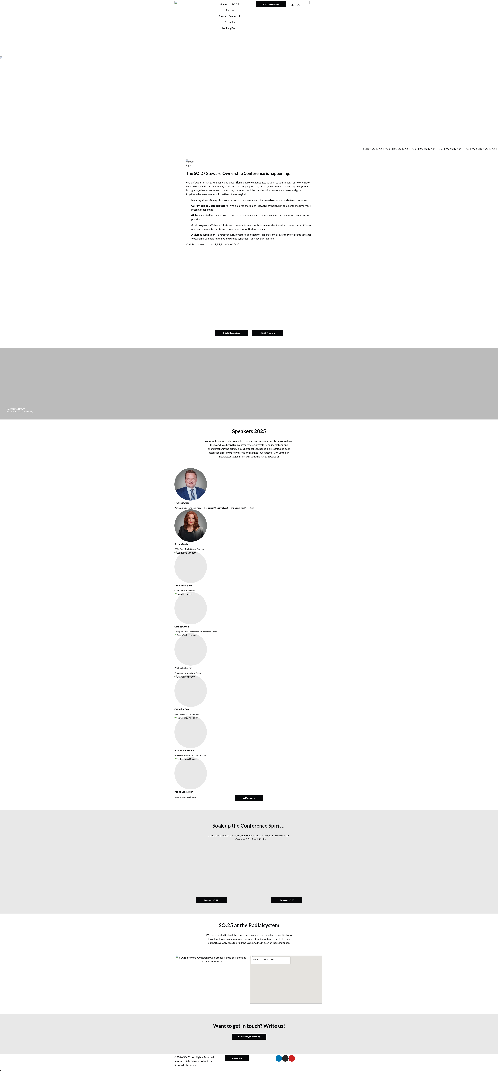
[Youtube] (292, 1058)
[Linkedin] (279, 1058)
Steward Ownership (230, 16)
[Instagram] (285, 1058)
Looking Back (229, 28)
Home (223, 4)
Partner (230, 10)
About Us (230, 22)
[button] (249, 286)
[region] (249, 101)
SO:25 (235, 4)
